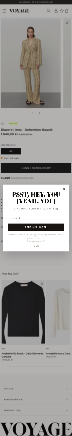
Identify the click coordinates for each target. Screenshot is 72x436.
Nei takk (36, 246)
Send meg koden (36, 227)
